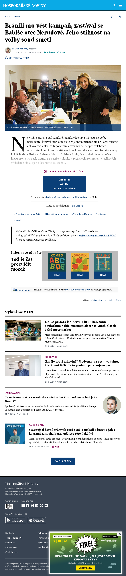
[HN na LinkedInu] (36, 505)
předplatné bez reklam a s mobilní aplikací (66, 197)
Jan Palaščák (12, 392)
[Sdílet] (112, 16)
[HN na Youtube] (46, 505)
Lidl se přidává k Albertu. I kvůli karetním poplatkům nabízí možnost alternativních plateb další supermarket (80, 326)
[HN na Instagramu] (32, 505)
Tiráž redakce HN (13, 538)
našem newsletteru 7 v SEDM (97, 235)
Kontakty (9, 533)
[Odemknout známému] (119, 16)
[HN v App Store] (37, 520)
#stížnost (101, 214)
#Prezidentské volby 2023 (27, 214)
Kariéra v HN (11, 547)
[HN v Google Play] (15, 520)
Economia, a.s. (25, 488)
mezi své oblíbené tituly (78, 289)
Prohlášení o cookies (47, 538)
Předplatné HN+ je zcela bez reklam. (106, 300)
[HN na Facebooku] (27, 505)
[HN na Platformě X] (23, 505)
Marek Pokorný (20, 48)
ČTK (71, 127)
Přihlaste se (77, 205)
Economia (10, 543)
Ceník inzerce (11, 552)
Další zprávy (63, 461)
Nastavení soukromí (47, 543)
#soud (17, 220)
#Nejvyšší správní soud (56, 214)
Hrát (57, 275)
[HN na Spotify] (41, 505)
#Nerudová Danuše (82, 214)
